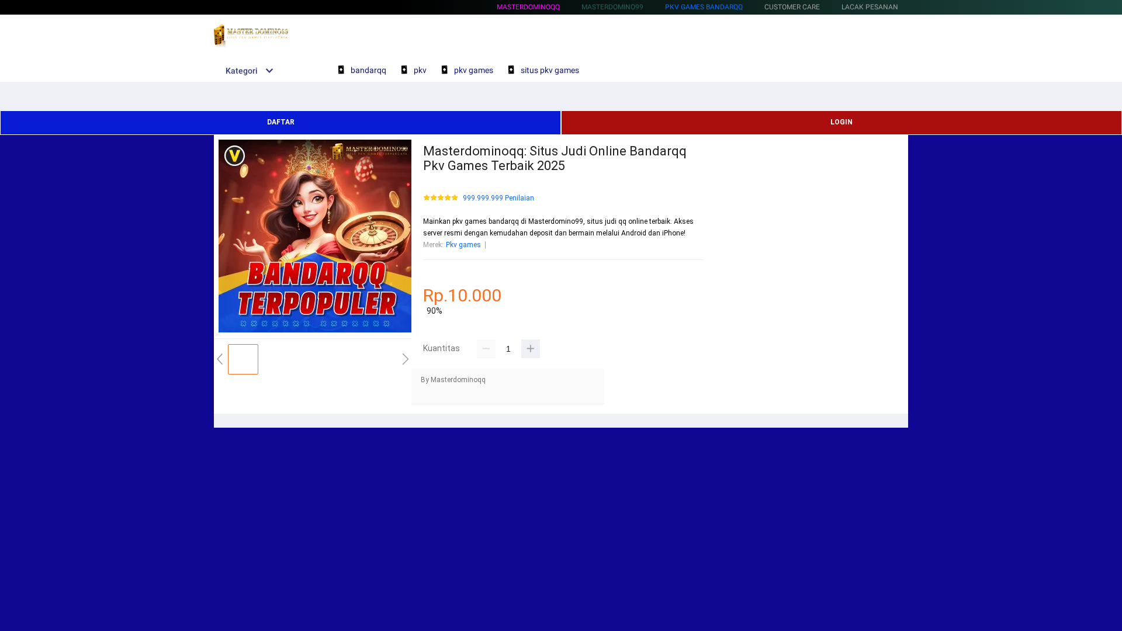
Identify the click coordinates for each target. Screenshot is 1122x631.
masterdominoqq (528, 7)
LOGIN (841, 122)
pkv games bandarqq (704, 7)
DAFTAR (281, 122)
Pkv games (463, 245)
